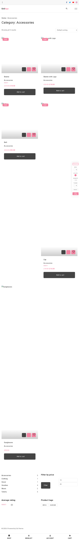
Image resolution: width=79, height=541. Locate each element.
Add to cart (21, 92)
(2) (7, 505)
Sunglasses (8, 442)
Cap (45, 260)
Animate (75, 178)
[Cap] (63, 252)
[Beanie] (24, 69)
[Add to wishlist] (34, 69)
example (53, 505)
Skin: (75, 167)
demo (44, 505)
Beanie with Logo (50, 77)
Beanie (6, 77)
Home (4, 18)
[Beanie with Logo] (63, 69)
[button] (71, 9)
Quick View (29, 69)
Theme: (75, 183)
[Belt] (24, 135)
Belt (5, 142)
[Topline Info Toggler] (2, 2)
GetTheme (75, 194)
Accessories (8, 80)
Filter (46, 485)
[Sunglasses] (24, 435)
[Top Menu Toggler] (76, 8)
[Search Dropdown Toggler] (66, 8)
